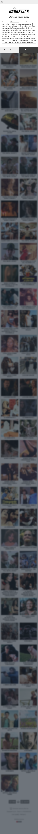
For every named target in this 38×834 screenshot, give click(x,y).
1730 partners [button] (14, 22)
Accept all (28, 50)
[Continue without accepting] (2, 2)
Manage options (9, 50)
